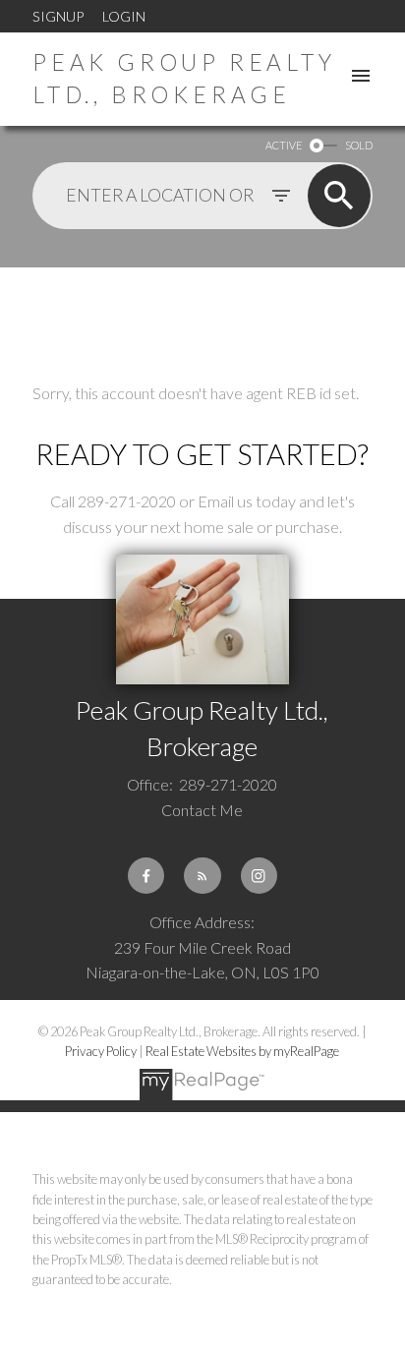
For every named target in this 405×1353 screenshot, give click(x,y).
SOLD (359, 145)
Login (123, 16)
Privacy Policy (101, 1051)
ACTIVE (283, 145)
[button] (146, 875)
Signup (58, 16)
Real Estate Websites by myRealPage (242, 1051)
